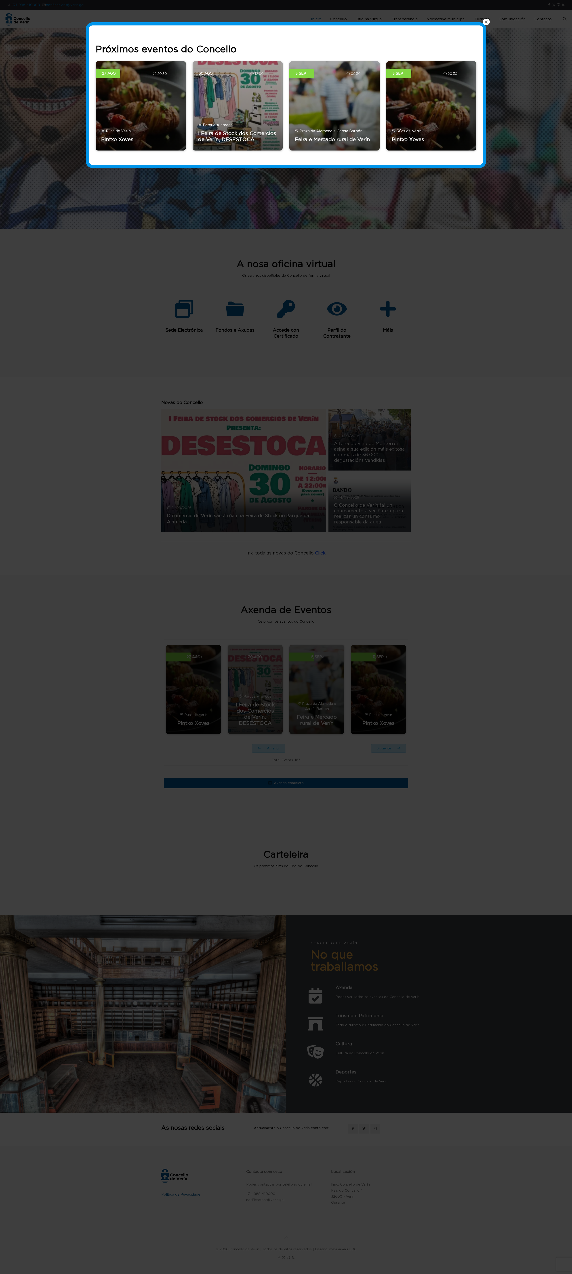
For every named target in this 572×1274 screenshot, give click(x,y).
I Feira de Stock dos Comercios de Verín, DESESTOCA (237, 136)
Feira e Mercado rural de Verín (332, 139)
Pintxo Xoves (117, 139)
